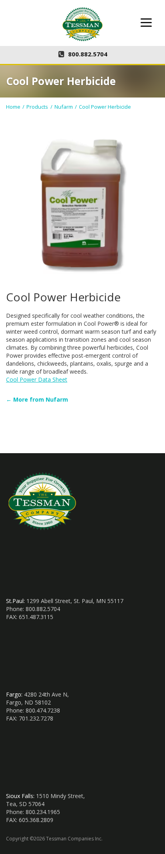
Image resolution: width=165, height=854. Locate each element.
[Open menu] (146, 22)
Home (13, 106)
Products (37, 106)
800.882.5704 (87, 54)
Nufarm (63, 106)
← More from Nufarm (37, 399)
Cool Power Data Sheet (36, 379)
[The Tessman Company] (82, 24)
